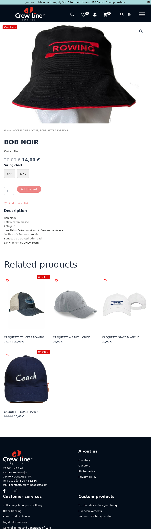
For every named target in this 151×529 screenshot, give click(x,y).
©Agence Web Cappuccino (95, 516)
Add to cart (29, 189)
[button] (141, 31)
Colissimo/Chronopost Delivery (22, 505)
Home (7, 130)
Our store (84, 465)
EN (129, 14)
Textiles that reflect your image (98, 505)
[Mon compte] (95, 15)
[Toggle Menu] (142, 14)
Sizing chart (13, 165)
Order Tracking (12, 511)
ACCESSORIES (21, 130)
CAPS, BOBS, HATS (43, 130)
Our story (84, 460)
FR (121, 14)
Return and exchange (16, 516)
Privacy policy (87, 476)
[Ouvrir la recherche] (73, 15)
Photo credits (86, 471)
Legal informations (15, 522)
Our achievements (90, 511)
